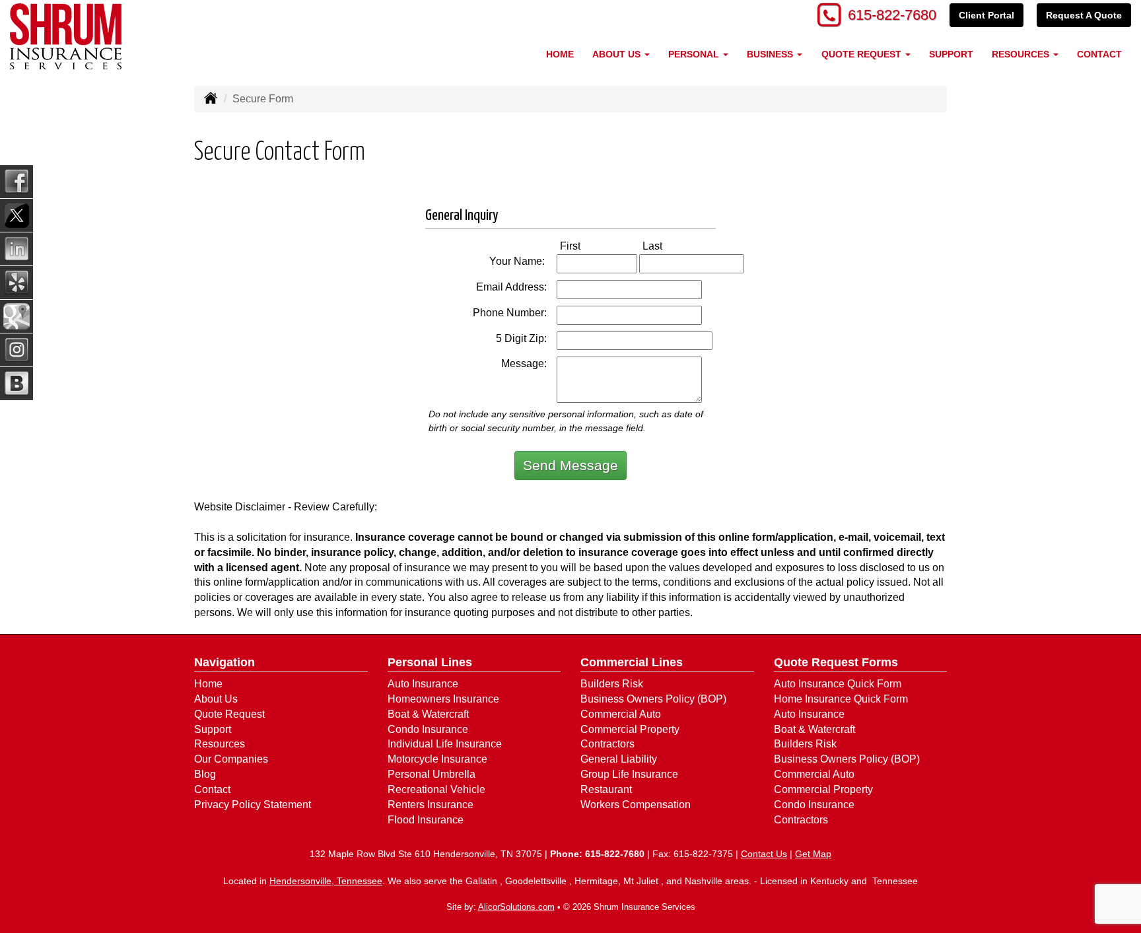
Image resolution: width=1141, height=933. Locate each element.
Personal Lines (430, 662)
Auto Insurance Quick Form (837, 683)
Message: (524, 363)
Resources (219, 743)
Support (951, 54)
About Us (216, 699)
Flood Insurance (426, 819)
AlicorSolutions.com (516, 907)
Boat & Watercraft (428, 714)
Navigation (224, 662)
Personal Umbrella (431, 774)
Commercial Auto (620, 714)
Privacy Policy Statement (252, 804)
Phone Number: (510, 312)
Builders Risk (611, 683)
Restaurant (606, 789)
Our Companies (231, 759)
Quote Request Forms (836, 662)
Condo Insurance (428, 729)
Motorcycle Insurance (437, 759)
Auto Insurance (423, 683)
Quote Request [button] (862, 54)
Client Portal (986, 15)
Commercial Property (629, 729)
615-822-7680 (892, 15)
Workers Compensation (635, 804)
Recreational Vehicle (436, 789)
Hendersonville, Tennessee (325, 881)
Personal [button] (695, 54)
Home (560, 54)
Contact (1099, 54)
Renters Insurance (430, 804)
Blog (205, 774)
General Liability (618, 759)
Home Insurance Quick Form (841, 699)
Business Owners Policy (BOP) (653, 699)
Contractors (607, 743)
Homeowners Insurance (443, 699)
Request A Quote (1084, 15)
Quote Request (229, 714)
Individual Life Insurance (445, 743)
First (584, 246)
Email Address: (511, 287)
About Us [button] (617, 54)
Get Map (813, 853)
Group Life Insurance (629, 774)
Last (666, 246)
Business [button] (771, 54)
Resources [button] (1022, 54)
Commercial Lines (631, 662)
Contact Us (764, 853)
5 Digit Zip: (521, 338)
